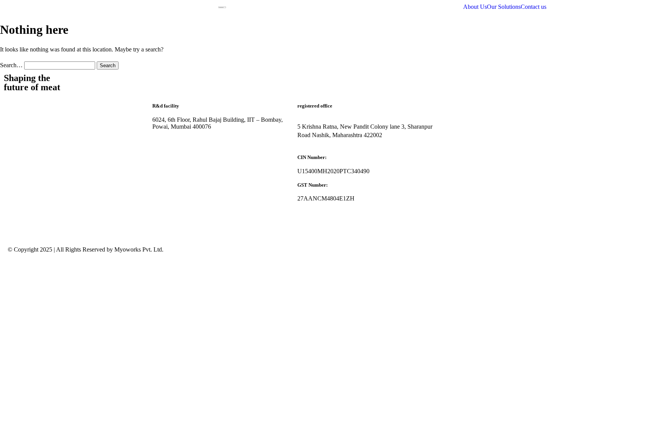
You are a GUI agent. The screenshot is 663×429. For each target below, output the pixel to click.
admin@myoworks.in (178, 169)
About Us (475, 7)
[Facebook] (38, 145)
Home (15, 106)
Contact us (533, 7)
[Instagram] (58, 145)
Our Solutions (504, 7)
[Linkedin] (17, 145)
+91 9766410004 (173, 219)
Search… (11, 65)
